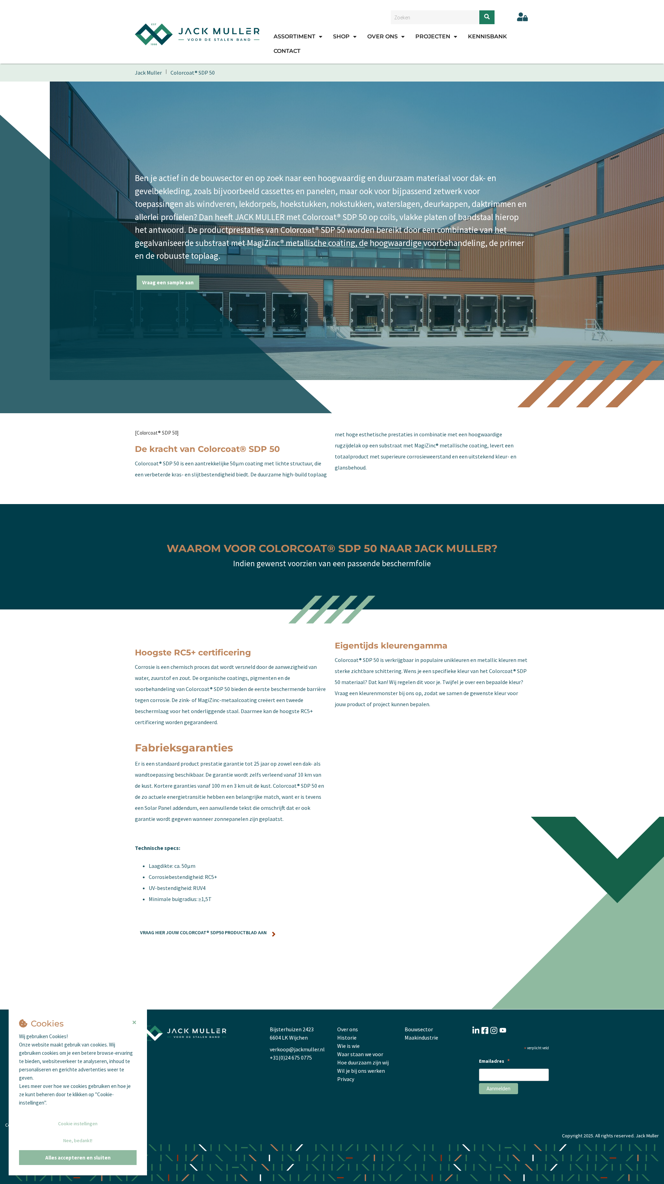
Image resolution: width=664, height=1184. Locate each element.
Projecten (432, 36)
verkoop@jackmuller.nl (297, 1049)
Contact (287, 51)
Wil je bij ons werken (361, 1070)
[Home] (197, 34)
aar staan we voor (362, 1054)
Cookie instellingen (78, 1123)
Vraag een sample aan (168, 282)
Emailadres (494, 1062)
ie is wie (351, 1045)
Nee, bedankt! (77, 1140)
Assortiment (294, 36)
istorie (349, 1037)
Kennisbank (487, 36)
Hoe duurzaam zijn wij (363, 1062)
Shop (341, 36)
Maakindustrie (421, 1037)
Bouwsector (419, 1029)
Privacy (345, 1079)
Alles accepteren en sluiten (78, 1157)
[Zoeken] (487, 17)
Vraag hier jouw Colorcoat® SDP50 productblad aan (203, 932)
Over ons (382, 36)
